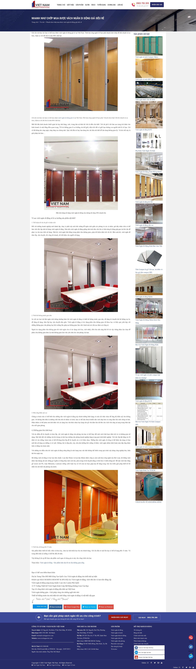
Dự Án (87, 5)
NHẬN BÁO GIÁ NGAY (119, 617)
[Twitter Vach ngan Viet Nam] (155, 663)
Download (112, 5)
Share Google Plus (73, 607)
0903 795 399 (142, 3)
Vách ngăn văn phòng (118, 641)
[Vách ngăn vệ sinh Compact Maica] (149, 46)
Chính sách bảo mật (140, 635)
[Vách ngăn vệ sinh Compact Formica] (149, 436)
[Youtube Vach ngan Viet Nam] (161, 663)
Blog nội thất (138, 633)
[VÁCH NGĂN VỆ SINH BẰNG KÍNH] (149, 486)
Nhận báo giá (157, 4)
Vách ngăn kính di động (118, 635)
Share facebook (56, 607)
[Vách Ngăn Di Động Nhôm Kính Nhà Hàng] (149, 308)
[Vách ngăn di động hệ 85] (149, 114)
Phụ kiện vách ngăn (117, 644)
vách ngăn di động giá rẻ (66, 118)
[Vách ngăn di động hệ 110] (149, 187)
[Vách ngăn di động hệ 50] (149, 389)
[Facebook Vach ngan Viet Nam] (151, 663)
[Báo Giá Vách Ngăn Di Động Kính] (149, 334)
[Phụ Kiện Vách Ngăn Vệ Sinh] (149, 140)
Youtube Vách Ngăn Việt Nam (146, 657)
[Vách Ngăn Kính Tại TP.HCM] (149, 458)
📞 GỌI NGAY (146, 617)
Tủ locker (114, 649)
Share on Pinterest (106, 607)
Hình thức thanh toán (140, 638)
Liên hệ (120, 5)
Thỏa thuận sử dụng (140, 641)
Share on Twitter (90, 607)
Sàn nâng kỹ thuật (116, 646)
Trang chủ (61, 5)
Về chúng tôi (138, 630)
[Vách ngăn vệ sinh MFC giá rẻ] (149, 68)
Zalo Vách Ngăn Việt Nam (145, 652)
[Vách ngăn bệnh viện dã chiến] (149, 89)
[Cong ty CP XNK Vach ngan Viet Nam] (41, 4)
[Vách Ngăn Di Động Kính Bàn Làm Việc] (149, 236)
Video (93, 5)
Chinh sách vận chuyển (141, 644)
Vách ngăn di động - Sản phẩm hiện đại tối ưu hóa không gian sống (62, 563)
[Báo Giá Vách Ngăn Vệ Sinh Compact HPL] (149, 411)
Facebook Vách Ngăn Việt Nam (146, 647)
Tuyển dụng (101, 5)
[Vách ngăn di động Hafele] (149, 284)
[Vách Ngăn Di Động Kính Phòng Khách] (149, 161)
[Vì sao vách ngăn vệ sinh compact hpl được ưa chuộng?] (149, 360)
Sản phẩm (79, 5)
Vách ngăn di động (117, 630)
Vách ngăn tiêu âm (117, 638)
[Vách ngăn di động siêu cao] (149, 213)
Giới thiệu (70, 5)
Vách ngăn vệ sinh (117, 633)
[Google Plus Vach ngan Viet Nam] (159, 663)
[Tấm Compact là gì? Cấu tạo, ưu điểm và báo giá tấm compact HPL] (149, 258)
